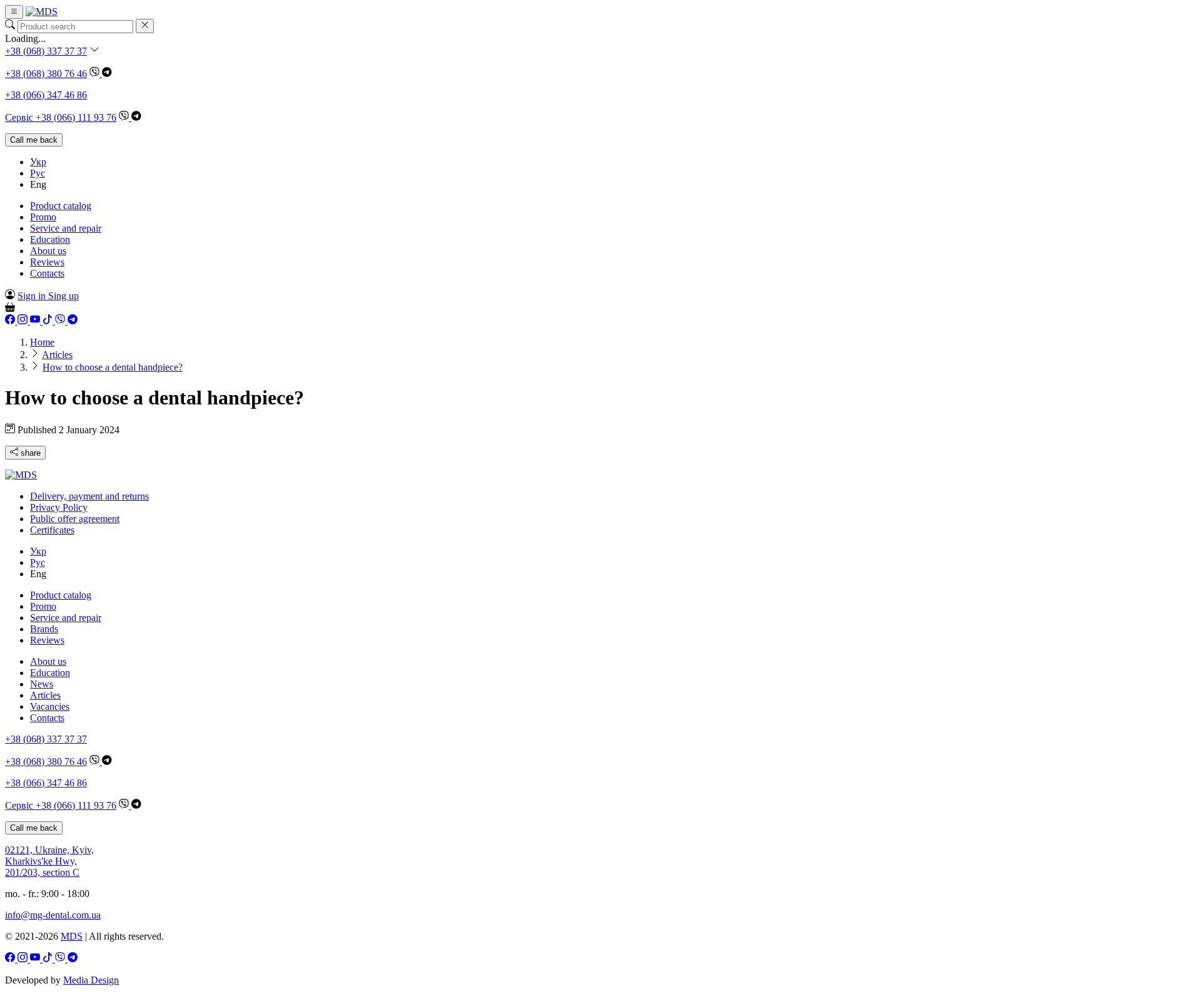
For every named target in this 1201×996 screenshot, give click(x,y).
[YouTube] (36, 321)
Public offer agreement (74, 518)
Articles (45, 695)
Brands (44, 629)
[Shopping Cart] (10, 308)
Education (50, 239)
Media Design (91, 980)
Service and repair (65, 228)
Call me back (34, 140)
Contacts (47, 273)
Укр (38, 162)
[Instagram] (24, 321)
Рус (37, 173)
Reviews (47, 262)
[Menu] (14, 12)
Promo (43, 217)
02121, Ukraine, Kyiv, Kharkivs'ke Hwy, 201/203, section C (49, 861)
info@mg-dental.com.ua (53, 915)
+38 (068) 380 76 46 (46, 73)
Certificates (52, 530)
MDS (72, 936)
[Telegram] (107, 73)
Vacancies (49, 706)
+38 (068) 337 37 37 (46, 51)
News (41, 684)
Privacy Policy (59, 507)
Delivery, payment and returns (89, 496)
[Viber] (95, 73)
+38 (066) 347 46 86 (46, 95)
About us (48, 250)
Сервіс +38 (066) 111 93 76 (60, 117)
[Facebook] (11, 321)
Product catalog (60, 205)
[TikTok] (49, 321)
